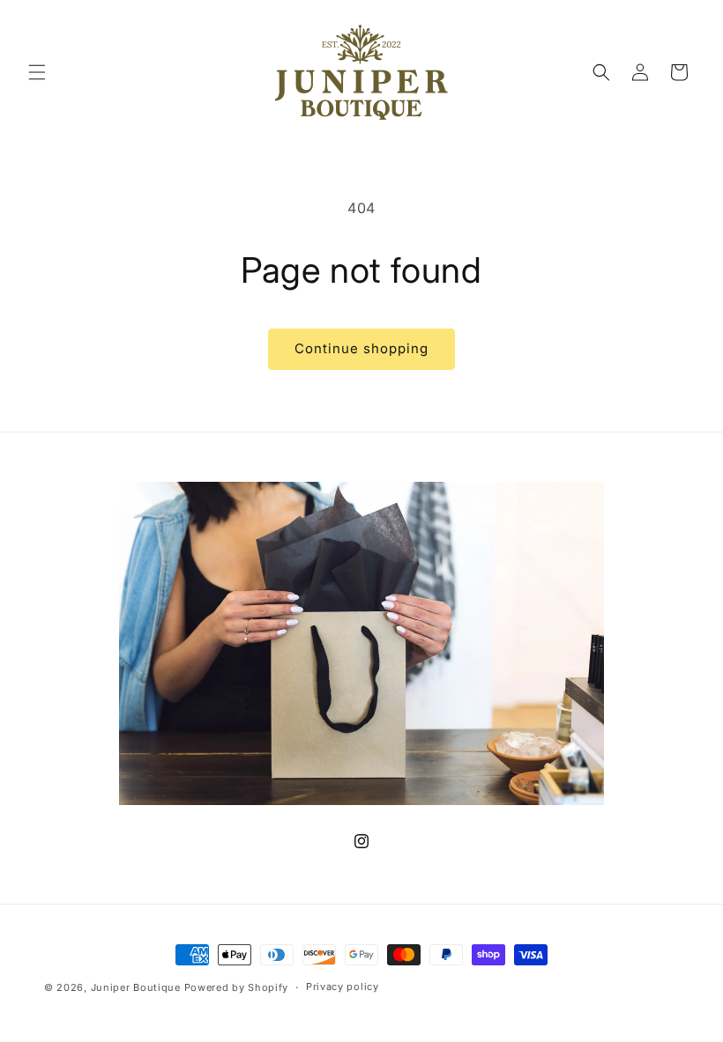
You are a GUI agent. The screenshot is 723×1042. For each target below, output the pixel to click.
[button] (37, 72)
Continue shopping (361, 348)
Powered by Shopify (236, 987)
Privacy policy (342, 986)
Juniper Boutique (137, 987)
